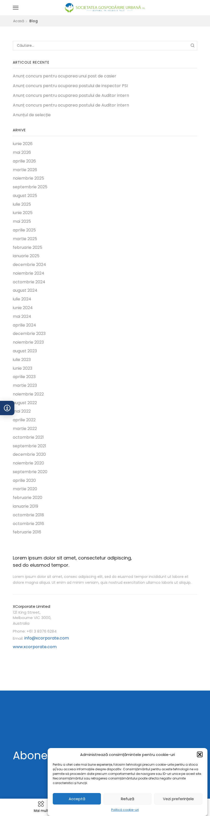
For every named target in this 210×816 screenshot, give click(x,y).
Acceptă (77, 798)
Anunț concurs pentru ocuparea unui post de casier (64, 76)
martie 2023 (25, 385)
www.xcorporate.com (35, 647)
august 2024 (25, 290)
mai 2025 (22, 221)
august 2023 (25, 351)
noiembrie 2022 (28, 394)
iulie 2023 (22, 360)
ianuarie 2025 (26, 256)
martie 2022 (25, 429)
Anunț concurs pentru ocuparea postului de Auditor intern (71, 95)
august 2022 (25, 403)
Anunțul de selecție (32, 115)
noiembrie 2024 (28, 273)
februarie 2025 (27, 247)
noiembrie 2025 (28, 178)
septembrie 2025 (30, 187)
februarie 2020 (27, 497)
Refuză (127, 798)
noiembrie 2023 (28, 342)
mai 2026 (22, 152)
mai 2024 (22, 316)
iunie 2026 (23, 144)
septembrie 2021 (29, 446)
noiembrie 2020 (28, 463)
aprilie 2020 (24, 480)
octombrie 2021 (28, 437)
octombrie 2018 (28, 515)
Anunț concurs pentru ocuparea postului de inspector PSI (70, 86)
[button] (199, 754)
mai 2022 (22, 411)
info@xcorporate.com (46, 638)
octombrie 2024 (29, 282)
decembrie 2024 (29, 264)
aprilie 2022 (24, 420)
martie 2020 (25, 489)
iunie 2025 (23, 213)
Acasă (18, 21)
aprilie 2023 (24, 377)
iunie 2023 (22, 368)
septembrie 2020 (30, 472)
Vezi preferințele (178, 798)
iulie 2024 (22, 299)
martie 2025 (25, 239)
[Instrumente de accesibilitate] (7, 408)
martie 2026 (25, 170)
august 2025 (25, 196)
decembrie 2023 (29, 333)
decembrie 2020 (29, 454)
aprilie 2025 (24, 230)
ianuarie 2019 (25, 506)
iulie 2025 (22, 204)
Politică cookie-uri (125, 810)
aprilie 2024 (24, 325)
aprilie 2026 (24, 161)
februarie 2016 (27, 532)
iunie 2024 (23, 308)
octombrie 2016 (28, 524)
